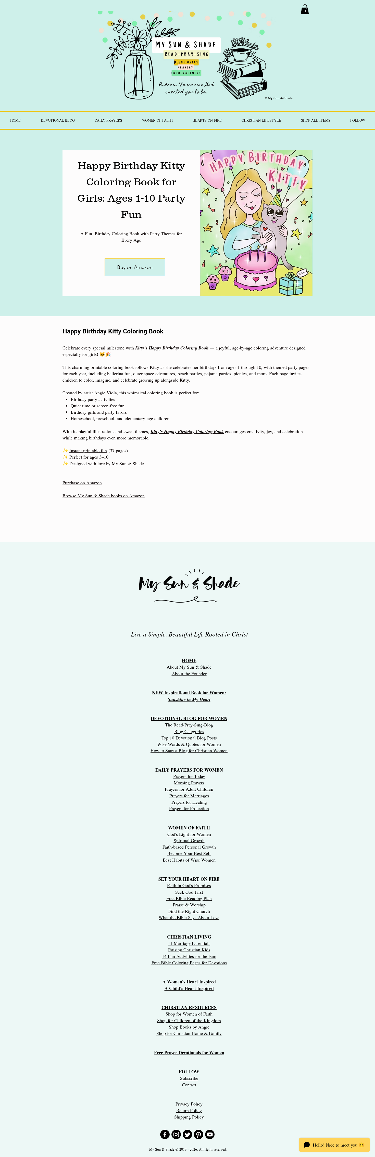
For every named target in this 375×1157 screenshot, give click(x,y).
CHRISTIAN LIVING (189, 936)
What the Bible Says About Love (189, 917)
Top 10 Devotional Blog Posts (189, 738)
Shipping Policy (189, 1117)
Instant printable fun (88, 450)
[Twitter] (187, 1134)
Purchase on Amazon (82, 482)
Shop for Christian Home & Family (189, 1033)
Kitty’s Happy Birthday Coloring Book (187, 431)
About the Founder (189, 673)
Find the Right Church (189, 911)
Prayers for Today (189, 776)
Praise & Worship (189, 905)
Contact (189, 1085)
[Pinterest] (198, 1134)
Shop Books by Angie (189, 1027)
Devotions (217, 962)
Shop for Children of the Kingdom (189, 1020)
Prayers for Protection (189, 808)
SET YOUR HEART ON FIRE (189, 879)
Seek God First (189, 892)
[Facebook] (165, 1134)
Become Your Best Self (189, 853)
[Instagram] (176, 1134)
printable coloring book (112, 367)
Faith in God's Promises (189, 885)
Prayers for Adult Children (189, 789)
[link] (305, 9)
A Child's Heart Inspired (189, 988)
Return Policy (189, 1110)
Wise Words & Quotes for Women (189, 744)
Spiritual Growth (189, 840)
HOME (189, 660)
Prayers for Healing (189, 802)
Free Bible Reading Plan (189, 898)
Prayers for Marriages (189, 795)
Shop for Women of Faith (189, 1014)
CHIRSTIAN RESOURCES (189, 1007)
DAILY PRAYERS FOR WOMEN (189, 769)
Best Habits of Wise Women (189, 860)
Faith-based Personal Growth (189, 847)
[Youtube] (210, 1134)
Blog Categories (189, 731)
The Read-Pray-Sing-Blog (189, 725)
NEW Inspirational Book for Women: (189, 692)
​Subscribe (189, 1078)
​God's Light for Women (189, 834)
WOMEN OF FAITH (189, 827)
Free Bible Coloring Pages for (179, 962)
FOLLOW (189, 1071)
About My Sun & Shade (189, 667)
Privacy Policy (189, 1104)
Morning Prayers (189, 782)
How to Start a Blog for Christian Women (189, 750)
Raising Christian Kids (189, 949)
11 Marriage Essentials (189, 943)
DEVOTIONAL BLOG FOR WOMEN (189, 718)
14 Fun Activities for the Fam (189, 956)
